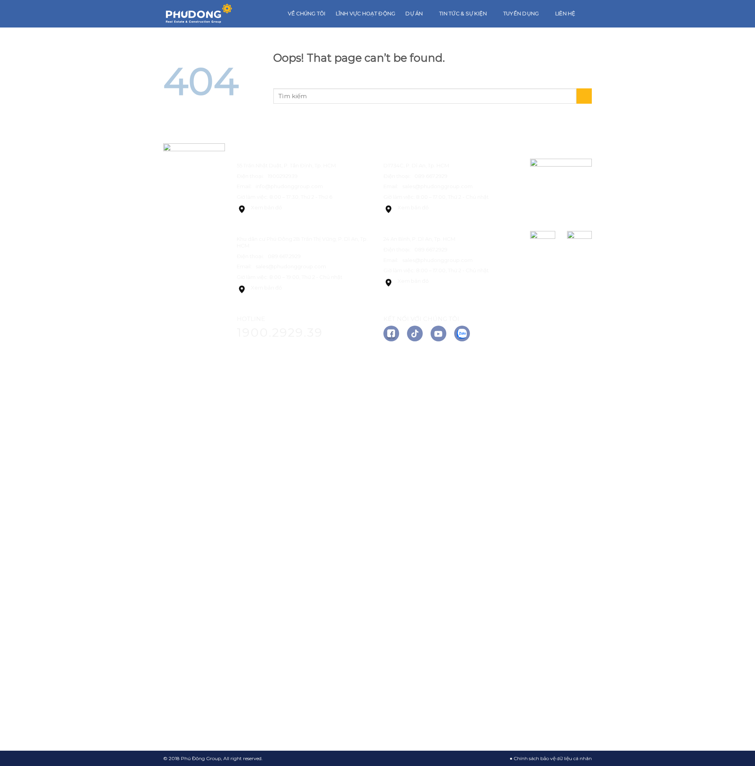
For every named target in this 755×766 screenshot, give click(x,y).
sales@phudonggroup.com (291, 266)
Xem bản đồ (266, 207)
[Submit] (584, 96)
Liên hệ (565, 13)
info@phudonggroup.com (289, 186)
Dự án (414, 13)
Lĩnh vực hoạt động (366, 13)
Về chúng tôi (307, 13)
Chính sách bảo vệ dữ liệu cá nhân (553, 758)
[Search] (589, 13)
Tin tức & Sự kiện (463, 13)
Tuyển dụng (521, 13)
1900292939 (283, 176)
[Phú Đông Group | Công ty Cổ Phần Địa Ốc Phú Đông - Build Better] (198, 14)
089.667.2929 (284, 256)
